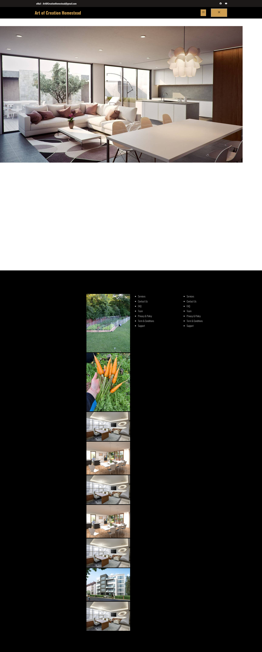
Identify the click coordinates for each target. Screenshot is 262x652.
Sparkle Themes (164, 642)
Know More (46, 247)
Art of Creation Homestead (58, 13)
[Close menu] (219, 12)
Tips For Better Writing (55, 198)
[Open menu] (203, 12)
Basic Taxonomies (117, 198)
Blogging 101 (179, 198)
